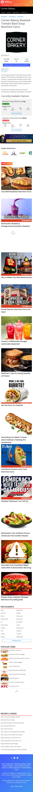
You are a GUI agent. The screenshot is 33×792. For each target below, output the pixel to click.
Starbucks (18, 631)
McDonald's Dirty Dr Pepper (8, 720)
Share (5, 71)
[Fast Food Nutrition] (6, 1)
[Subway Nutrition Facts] (22, 154)
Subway (3, 634)
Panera (18, 625)
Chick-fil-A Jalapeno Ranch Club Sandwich (11, 746)
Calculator (16, 5)
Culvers (2, 616)
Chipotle (18, 613)
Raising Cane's (20, 628)
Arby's (2, 610)
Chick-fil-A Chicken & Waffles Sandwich (10, 717)
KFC (2, 622)
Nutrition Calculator (20, 764)
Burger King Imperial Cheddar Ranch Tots (11, 740)
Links (12, 786)
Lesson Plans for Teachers (22, 766)
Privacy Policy (19, 786)
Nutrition (3, 12)
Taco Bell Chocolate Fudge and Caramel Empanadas (14, 749)
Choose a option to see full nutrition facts (16, 65)
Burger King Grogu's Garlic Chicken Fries (11, 737)
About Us (4, 767)
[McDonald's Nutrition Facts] (5, 154)
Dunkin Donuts (4, 619)
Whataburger (19, 637)
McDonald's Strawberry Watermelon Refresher (12, 723)
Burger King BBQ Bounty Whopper (9, 743)
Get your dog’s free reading (19, 141)
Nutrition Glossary (7, 766)
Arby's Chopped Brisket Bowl (8, 726)
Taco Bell (18, 634)
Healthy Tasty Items (14, 767)
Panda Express (4, 625)
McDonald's (19, 622)
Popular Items (24, 12)
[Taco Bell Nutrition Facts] (13, 154)
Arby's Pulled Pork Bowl (7, 729)
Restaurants (5, 5)
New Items (27, 5)
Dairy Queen (19, 616)
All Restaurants (16, 640)
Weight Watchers (16, 12)
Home (3, 764)
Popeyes (3, 628)
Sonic (2, 631)
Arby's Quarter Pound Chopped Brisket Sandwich (13, 732)
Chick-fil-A (3, 613)
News (29, 764)
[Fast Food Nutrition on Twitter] (17, 758)
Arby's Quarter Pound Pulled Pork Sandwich (11, 734)
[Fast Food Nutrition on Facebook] (11, 758)
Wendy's (3, 637)
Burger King (19, 610)
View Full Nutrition (16, 113)
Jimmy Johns (19, 619)
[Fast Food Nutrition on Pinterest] (14, 758)
